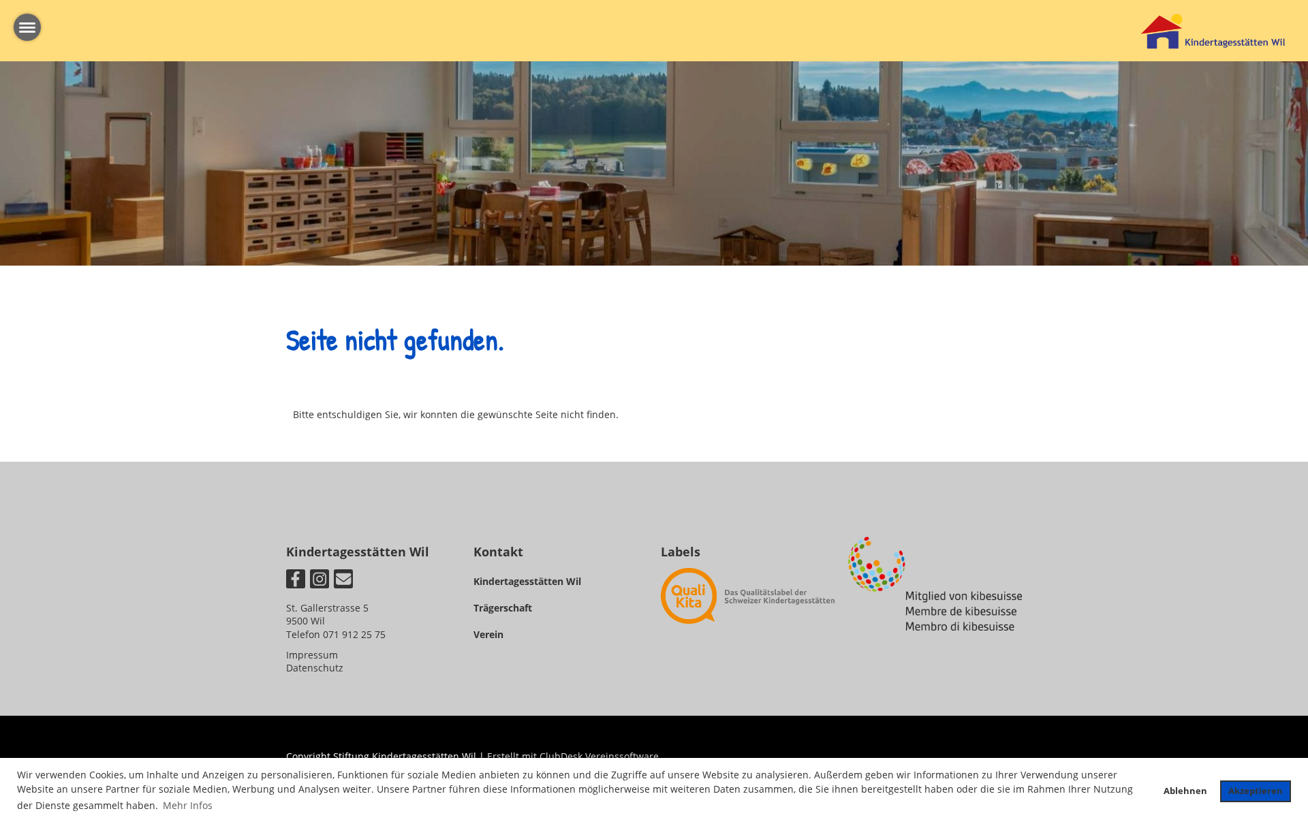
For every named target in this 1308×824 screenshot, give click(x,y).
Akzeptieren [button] (1255, 791)
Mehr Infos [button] (188, 805)
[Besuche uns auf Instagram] (319, 581)
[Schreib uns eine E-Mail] (343, 581)
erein (491, 634)
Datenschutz (314, 667)
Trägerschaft (502, 607)
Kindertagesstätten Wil (527, 581)
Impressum (312, 654)
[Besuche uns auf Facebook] (295, 581)
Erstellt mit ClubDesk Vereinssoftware (573, 756)
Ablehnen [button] (1185, 791)
